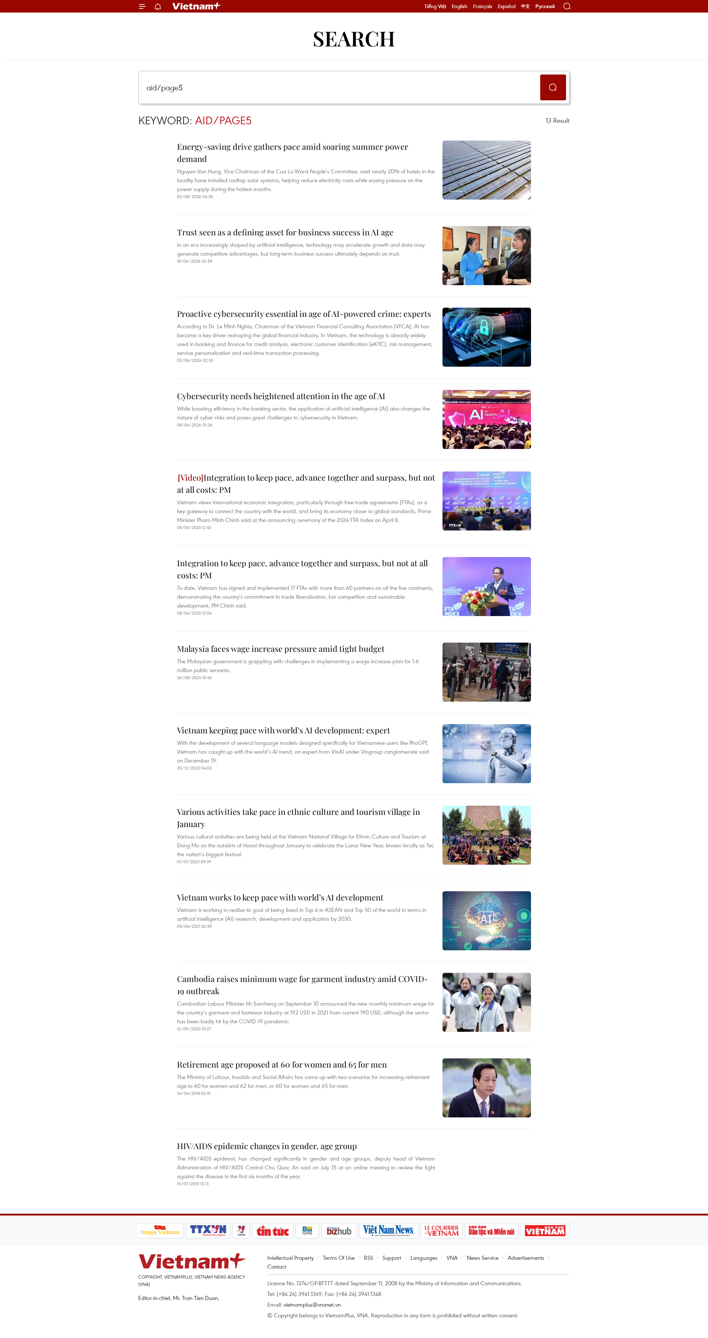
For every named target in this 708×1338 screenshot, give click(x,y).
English (460, 6)
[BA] (545, 1230)
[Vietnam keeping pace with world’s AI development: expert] (486, 753)
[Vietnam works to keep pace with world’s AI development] (486, 920)
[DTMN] (492, 1230)
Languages (423, 1257)
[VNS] (389, 1230)
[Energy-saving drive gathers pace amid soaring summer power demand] (486, 170)
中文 (525, 6)
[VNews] (241, 1230)
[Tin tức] (272, 1230)
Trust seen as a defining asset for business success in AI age (285, 232)
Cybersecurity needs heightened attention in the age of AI (281, 395)
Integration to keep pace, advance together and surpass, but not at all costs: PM (306, 483)
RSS (368, 1257)
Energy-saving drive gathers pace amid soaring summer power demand (292, 152)
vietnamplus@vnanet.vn (312, 1304)
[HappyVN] (160, 1230)
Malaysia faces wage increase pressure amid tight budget (281, 648)
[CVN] (442, 1230)
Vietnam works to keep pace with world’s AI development (280, 897)
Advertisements (526, 1257)
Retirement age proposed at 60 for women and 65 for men (282, 1064)
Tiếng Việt (435, 6)
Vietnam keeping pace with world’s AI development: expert (283, 730)
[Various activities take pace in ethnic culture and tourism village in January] (486, 835)
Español (507, 6)
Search (354, 38)
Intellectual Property (290, 1257)
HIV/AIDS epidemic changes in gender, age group (267, 1145)
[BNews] (307, 1230)
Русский (545, 6)
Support (391, 1257)
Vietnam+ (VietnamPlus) (197, 6)
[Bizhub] (339, 1230)
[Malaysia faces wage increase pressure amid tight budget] (486, 672)
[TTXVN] (208, 1230)
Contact (276, 1266)
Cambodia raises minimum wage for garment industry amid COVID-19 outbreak (302, 984)
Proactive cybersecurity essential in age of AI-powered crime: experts (304, 313)
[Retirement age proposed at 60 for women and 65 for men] (486, 1087)
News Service (483, 1257)
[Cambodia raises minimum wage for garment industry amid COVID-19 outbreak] (486, 1002)
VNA (452, 1257)
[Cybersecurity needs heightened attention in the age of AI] (486, 419)
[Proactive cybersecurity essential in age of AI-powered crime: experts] (486, 337)
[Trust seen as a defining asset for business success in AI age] (486, 255)
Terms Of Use (339, 1257)
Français (482, 6)
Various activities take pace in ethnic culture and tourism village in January (298, 817)
